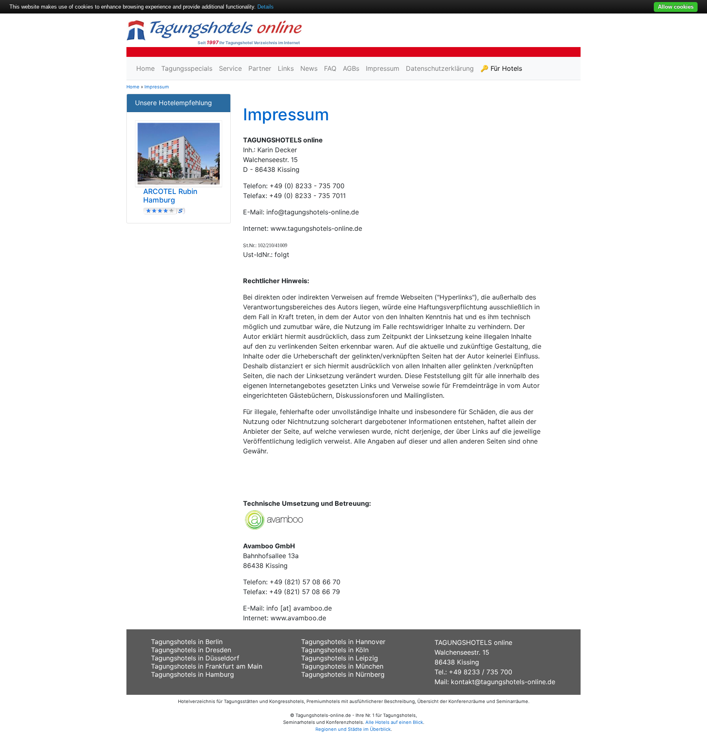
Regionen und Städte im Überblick (353, 729)
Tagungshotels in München (342, 666)
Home (145, 68)
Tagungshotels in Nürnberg (343, 674)
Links (286, 68)
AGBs (351, 68)
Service (230, 68)
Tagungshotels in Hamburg (192, 674)
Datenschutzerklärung (440, 68)
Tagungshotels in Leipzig (339, 658)
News (308, 68)
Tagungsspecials (186, 68)
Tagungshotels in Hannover (343, 642)
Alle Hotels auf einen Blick (394, 722)
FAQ (330, 68)
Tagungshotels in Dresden (191, 650)
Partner (259, 68)
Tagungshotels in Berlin (187, 642)
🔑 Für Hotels (501, 68)
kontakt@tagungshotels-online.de (503, 682)
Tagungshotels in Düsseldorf (195, 658)
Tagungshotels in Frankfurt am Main (206, 666)
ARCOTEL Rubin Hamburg (170, 195)
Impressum (382, 68)
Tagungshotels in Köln (335, 650)
